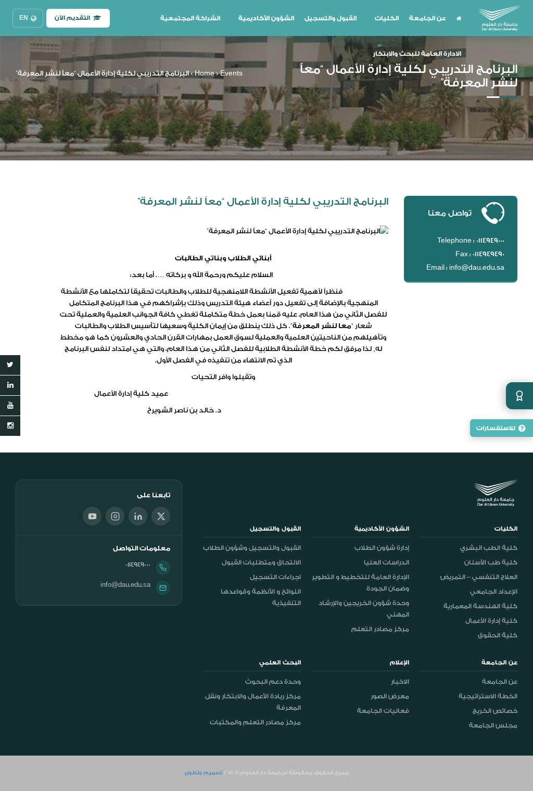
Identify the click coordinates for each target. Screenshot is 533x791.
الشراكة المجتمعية (190, 18)
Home (204, 73)
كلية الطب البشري (488, 547)
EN (23, 18)
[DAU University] (500, 18)
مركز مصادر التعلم (380, 629)
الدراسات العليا (386, 562)
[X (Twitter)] (160, 516)
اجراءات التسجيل (275, 577)
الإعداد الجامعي (493, 591)
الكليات (387, 18)
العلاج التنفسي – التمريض (478, 577)
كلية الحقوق (497, 635)
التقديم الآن (72, 18)
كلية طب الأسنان (490, 562)
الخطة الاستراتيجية (488, 696)
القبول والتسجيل (330, 18)
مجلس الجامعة (493, 725)
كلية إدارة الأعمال (491, 620)
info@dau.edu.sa (125, 584)
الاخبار (400, 681)
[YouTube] (92, 516)
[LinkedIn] (138, 516)
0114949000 (137, 564)
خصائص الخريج (495, 710)
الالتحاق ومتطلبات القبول (261, 562)
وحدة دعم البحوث (273, 681)
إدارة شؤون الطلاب (381, 547)
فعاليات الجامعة (383, 710)
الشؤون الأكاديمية (266, 18)
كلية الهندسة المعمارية (480, 606)
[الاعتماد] (519, 395)
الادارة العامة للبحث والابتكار (417, 53)
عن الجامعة (427, 18)
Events (231, 73)
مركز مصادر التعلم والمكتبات (255, 722)
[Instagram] (115, 516)
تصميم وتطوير (203, 773)
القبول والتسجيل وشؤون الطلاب (252, 547)
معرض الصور (390, 696)
